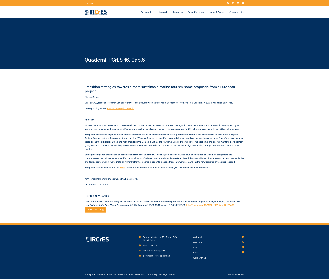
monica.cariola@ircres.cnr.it (120, 108)
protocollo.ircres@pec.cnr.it (156, 255)
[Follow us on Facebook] (228, 3)
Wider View (239, 274)
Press (196, 252)
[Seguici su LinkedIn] (238, 3)
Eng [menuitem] (92, 3)
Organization (147, 12)
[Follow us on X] (233, 3)
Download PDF (94, 210)
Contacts (233, 12)
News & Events (217, 12)
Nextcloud (198, 242)
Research (162, 12)
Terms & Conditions (123, 274)
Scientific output (196, 12)
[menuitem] (86, 3)
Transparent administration (98, 274)
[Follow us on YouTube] (243, 3)
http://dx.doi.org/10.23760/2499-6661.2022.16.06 (210, 205)
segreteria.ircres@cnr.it (154, 250)
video (122, 167)
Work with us (199, 257)
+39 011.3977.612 (151, 245)
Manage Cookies (167, 274)
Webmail (197, 237)
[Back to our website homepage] (96, 12)
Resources (178, 12)
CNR (195, 247)
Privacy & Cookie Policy (146, 274)
